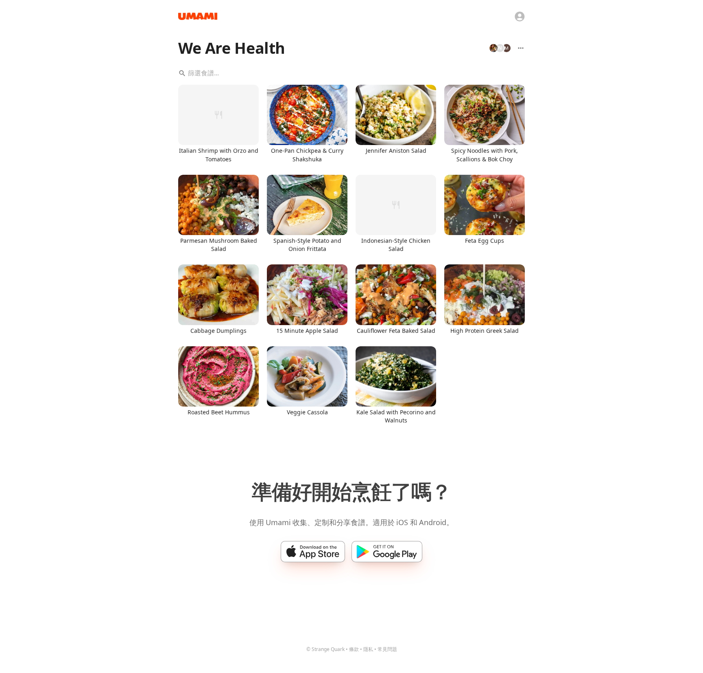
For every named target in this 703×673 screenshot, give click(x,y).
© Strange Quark (325, 649)
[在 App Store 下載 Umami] (313, 551)
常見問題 (387, 649)
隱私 (368, 649)
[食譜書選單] (521, 48)
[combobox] (351, 73)
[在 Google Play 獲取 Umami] (387, 551)
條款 (354, 649)
